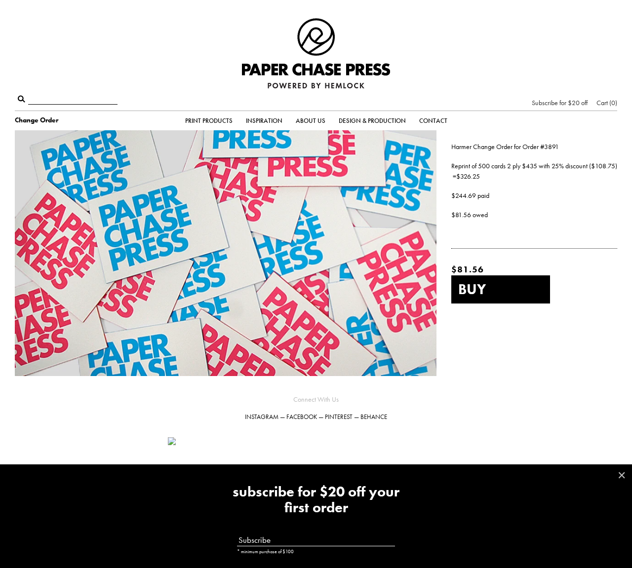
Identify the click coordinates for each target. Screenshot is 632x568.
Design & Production (372, 120)
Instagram (261, 417)
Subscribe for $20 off (560, 102)
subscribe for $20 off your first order (316, 500)
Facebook (301, 417)
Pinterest (339, 417)
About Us (310, 120)
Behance (373, 417)
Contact (433, 120)
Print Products (209, 120)
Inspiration (264, 120)
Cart (605, 102)
